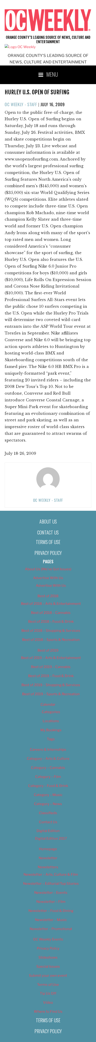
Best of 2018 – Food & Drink (51, 621)
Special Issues (48, 966)
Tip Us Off (48, 993)
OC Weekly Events (48, 939)
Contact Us (48, 532)
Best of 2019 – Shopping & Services (50, 685)
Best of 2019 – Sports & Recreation (51, 694)
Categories (51, 712)
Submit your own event (48, 975)
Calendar (48, 704)
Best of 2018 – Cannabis (51, 613)
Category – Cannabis (48, 768)
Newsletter (48, 858)
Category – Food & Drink (48, 786)
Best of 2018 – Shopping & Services (50, 631)
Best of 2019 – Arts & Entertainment (51, 658)
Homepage (48, 849)
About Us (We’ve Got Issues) (48, 569)
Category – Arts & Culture (48, 759)
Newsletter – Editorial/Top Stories (51, 883)
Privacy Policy (48, 552)
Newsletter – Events (50, 893)
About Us (48, 521)
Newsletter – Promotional (51, 929)
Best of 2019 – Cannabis (51, 667)
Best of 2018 (48, 596)
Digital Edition (48, 831)
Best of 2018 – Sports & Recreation (51, 640)
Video (48, 1002)
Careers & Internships (48, 749)
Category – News (48, 804)
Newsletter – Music (51, 920)
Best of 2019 (48, 650)
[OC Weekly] (20, 47)
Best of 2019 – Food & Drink (51, 676)
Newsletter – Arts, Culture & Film (51, 874)
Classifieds (48, 813)
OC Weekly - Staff (21, 104)
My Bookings (51, 730)
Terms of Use (48, 541)
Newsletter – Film (50, 902)
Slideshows (48, 957)
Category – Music (48, 795)
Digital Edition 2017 (51, 838)
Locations (51, 721)
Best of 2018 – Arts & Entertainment (51, 604)
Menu (52, 74)
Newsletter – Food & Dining (50, 911)
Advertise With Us (48, 578)
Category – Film (48, 777)
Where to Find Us (48, 1011)
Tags (51, 739)
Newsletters (48, 867)
